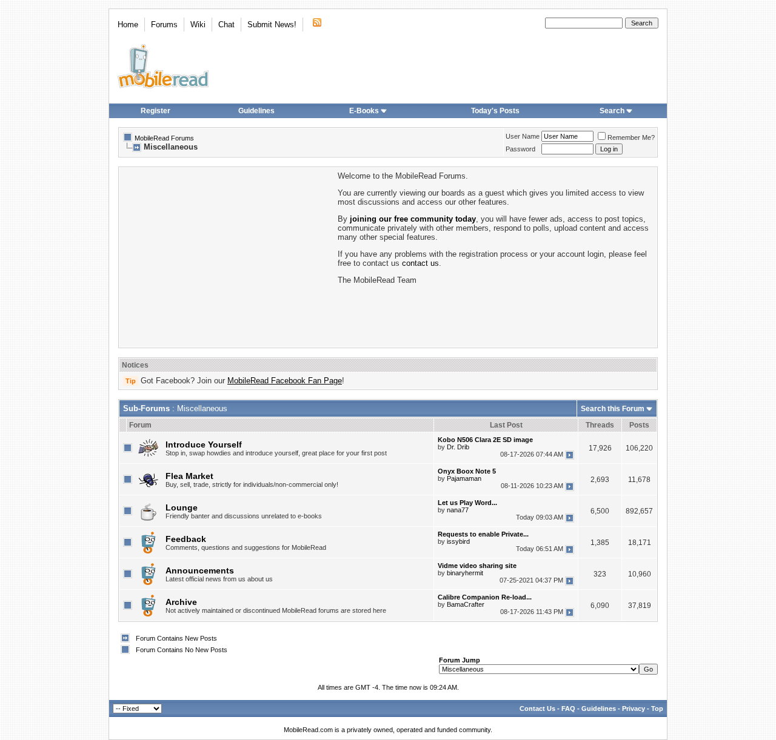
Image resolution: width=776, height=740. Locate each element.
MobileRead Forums (164, 138)
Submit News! (271, 24)
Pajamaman (464, 478)
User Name (523, 136)
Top (657, 708)
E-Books (364, 111)
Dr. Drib (458, 447)
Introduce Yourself (204, 444)
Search (612, 111)
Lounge (182, 507)
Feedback (186, 539)
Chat (226, 24)
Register (155, 111)
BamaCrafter (465, 604)
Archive (181, 602)
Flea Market (189, 476)
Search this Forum (612, 409)
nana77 (458, 510)
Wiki (198, 24)
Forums (164, 24)
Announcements (200, 570)
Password (520, 149)
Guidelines (256, 111)
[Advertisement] (227, 256)
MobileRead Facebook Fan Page (284, 380)
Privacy (633, 708)
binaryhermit (465, 572)
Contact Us (537, 708)
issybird (458, 541)
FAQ (568, 708)
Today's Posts (495, 111)
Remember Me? (631, 137)
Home (128, 24)
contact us (420, 263)
